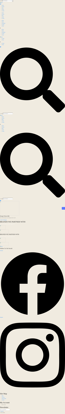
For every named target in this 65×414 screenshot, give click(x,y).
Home (3, 5)
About (3, 9)
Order (3, 21)
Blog (2, 15)
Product (3, 6)
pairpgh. (3, 412)
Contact (3, 10)
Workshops (3, 23)
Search (1, 0)
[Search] (12, 1)
